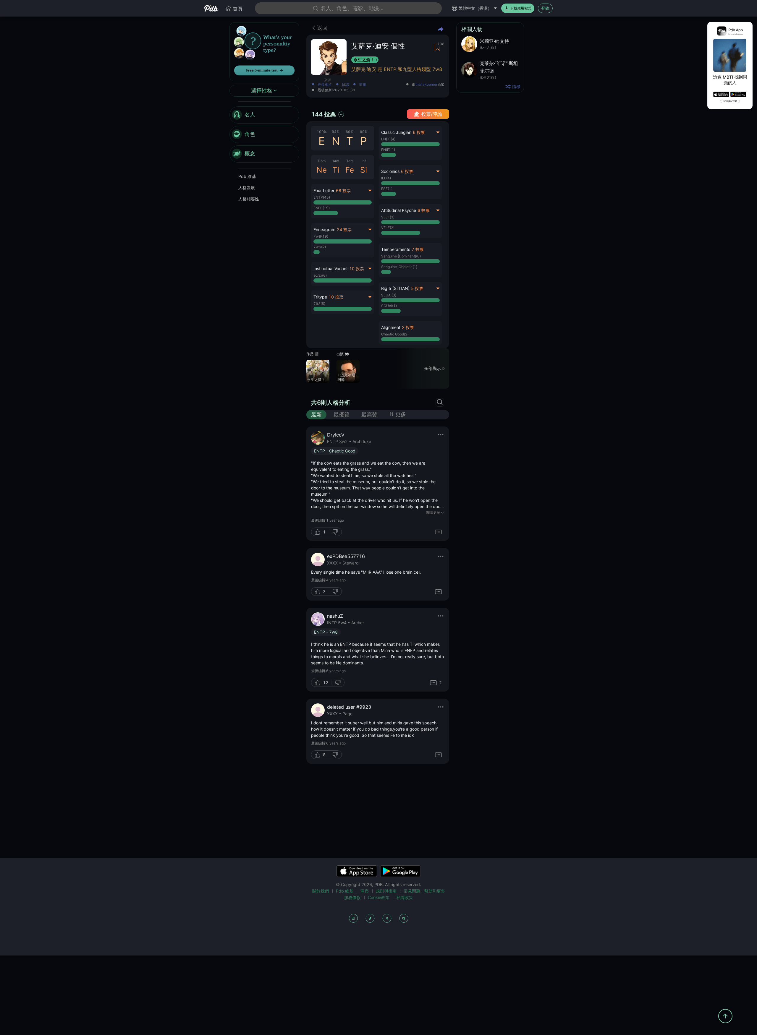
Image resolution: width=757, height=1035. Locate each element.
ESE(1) (386, 188)
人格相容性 (248, 198)
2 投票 (408, 327)
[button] (410, 260)
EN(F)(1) (388, 149)
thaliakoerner (426, 84)
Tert (349, 161)
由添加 (428, 85)
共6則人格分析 (330, 402)
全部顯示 (432, 368)
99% (364, 131)
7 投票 (418, 249)
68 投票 (343, 190)
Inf (364, 161)
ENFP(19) (321, 208)
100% (322, 131)
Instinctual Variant (330, 268)
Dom (322, 161)
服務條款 (352, 897)
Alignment (390, 327)
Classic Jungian (396, 132)
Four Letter (323, 190)
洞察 (364, 890)
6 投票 (419, 132)
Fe (349, 169)
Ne (321, 169)
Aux (336, 161)
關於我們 (320, 890)
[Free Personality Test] (264, 51)
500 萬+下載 (730, 101)
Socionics (390, 171)
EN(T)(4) (388, 139)
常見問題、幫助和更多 (424, 890)
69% (349, 131)
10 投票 (356, 268)
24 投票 (344, 229)
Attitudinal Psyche (398, 210)
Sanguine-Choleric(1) (399, 267)
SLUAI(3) (388, 295)
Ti (335, 169)
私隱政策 (405, 897)
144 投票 (323, 114)
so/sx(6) (320, 275)
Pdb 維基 (247, 176)
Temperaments (395, 249)
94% (335, 131)
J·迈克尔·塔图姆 (346, 377)
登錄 (545, 8)
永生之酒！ (364, 59)
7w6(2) (319, 247)
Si (363, 169)
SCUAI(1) (389, 306)
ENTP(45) (321, 197)
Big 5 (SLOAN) (395, 288)
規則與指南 (386, 890)
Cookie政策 (378, 897)
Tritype (320, 296)
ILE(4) (386, 178)
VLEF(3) (387, 217)
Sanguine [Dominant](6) (401, 256)
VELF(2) (387, 228)
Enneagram (324, 229)
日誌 (345, 85)
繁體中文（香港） (475, 8)
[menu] (264, 134)
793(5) (319, 303)
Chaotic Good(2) (395, 334)
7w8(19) (320, 236)
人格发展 (246, 187)
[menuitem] (264, 115)
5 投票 (417, 288)
